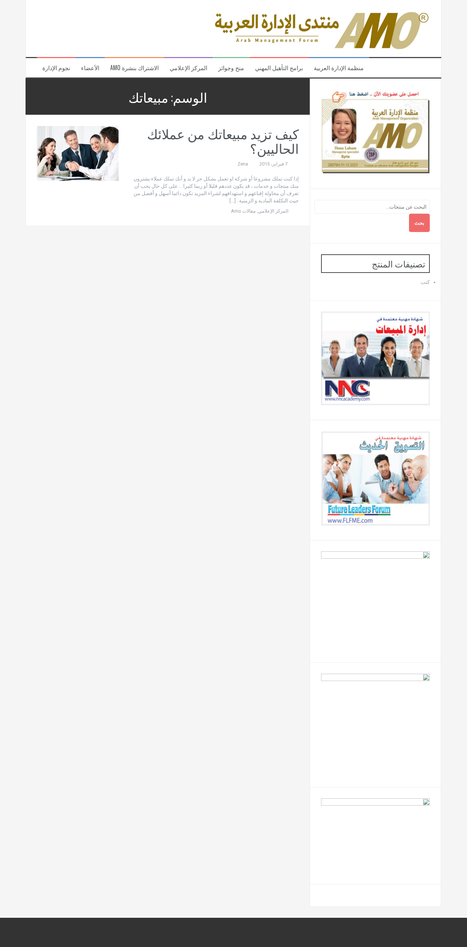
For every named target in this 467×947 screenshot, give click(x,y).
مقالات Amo (243, 211)
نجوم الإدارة (56, 68)
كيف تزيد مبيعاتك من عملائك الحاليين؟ (223, 140)
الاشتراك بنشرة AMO (134, 68)
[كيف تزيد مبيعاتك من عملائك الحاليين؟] (78, 153)
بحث (419, 223)
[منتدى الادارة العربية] (320, 28)
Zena (243, 164)
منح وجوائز (231, 68)
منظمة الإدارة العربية (339, 68)
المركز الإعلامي (188, 68)
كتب (425, 282)
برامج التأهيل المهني (279, 68)
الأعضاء (90, 68)
